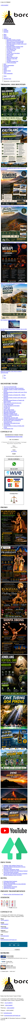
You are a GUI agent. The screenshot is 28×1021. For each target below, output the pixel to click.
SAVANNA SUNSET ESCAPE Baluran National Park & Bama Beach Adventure (15, 871)
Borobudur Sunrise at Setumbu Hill (15, 42)
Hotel (5, 64)
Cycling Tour (7, 408)
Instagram (6, 31)
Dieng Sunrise (10, 54)
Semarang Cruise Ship (12, 58)
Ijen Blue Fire (7, 407)
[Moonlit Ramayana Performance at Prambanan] (14, 617)
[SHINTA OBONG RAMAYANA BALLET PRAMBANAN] (14, 654)
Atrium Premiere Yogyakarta (10, 886)
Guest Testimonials (8, 73)
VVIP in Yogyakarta (11, 62)
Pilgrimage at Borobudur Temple (11, 869)
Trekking (9, 60)
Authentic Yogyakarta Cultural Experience (14, 388)
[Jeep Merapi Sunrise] (14, 823)
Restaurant (6, 66)
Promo (5, 69)
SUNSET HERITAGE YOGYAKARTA (13, 419)
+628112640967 (4, 5)
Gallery (5, 68)
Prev (5, 375)
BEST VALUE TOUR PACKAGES (12, 403)
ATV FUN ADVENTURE (10, 386)
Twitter (5, 29)
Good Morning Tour (11, 49)
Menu (5, 34)
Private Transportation (9, 65)
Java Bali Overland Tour (12, 61)
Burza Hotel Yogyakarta (9, 882)
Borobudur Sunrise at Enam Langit (15, 46)
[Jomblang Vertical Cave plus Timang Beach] (14, 749)
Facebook (6, 30)
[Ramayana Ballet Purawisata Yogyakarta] (14, 545)
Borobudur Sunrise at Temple (13, 39)
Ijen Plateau (9, 52)
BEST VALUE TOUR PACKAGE (15, 41)
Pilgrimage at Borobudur (9, 412)
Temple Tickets (7, 70)
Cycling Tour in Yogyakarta (13, 53)
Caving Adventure (11, 50)
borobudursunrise (5, 935)
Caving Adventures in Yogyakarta (11, 405)
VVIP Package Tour (8, 428)
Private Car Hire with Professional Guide (13, 894)
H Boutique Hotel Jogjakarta (10, 881)
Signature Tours (7, 38)
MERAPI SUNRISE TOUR (10, 413)
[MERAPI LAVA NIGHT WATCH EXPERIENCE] (14, 803)
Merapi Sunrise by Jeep (12, 57)
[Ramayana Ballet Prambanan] (14, 581)
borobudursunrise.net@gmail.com (9, 939)
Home (5, 35)
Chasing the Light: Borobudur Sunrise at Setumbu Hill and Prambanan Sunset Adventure (15, 874)
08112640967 (14, 451)
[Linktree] (14, 859)
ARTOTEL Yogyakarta (9, 888)
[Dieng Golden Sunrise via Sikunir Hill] (14, 787)
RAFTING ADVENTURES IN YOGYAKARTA (11, 415)
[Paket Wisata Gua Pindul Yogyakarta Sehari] (14, 728)
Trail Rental (9, 56)
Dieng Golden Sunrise (9, 409)
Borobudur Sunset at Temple (13, 47)
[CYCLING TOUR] (14, 769)
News (5, 72)
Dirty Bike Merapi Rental (10, 411)
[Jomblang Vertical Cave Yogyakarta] (14, 694)
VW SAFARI (7, 424)
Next (5, 378)
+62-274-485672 (5, 920)
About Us (6, 37)
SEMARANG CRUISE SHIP (11, 417)
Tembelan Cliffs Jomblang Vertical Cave (13, 865)
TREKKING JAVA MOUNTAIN (12, 423)
